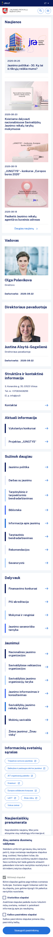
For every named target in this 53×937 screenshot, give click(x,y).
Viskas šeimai (13, 805)
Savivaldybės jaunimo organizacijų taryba (22, 680)
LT (45, 3)
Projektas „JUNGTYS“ (22, 441)
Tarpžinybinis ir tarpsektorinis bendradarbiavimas (21, 495)
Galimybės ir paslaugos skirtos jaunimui (25, 768)
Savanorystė (16, 563)
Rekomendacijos (19, 549)
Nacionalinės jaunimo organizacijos (22, 654)
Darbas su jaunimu (20, 480)
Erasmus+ (12, 783)
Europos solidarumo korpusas (20, 791)
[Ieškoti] (41, 11)
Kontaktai (11, 405)
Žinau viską (29, 798)
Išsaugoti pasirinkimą (26, 930)
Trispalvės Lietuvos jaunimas (20, 761)
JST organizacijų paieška (18, 776)
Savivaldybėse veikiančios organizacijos (25, 667)
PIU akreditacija (19, 601)
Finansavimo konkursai (23, 588)
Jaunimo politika (19, 467)
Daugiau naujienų (24, 228)
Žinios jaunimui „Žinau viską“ (22, 733)
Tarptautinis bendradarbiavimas (21, 536)
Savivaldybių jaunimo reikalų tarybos (22, 706)
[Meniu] (48, 11)
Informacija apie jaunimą (24, 523)
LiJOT (10, 798)
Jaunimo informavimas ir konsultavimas (24, 693)
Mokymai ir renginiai (21, 615)
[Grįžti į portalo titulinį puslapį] (6, 3)
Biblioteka (15, 510)
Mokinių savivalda (20, 720)
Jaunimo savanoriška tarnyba (22, 628)
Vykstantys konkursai (22, 428)
